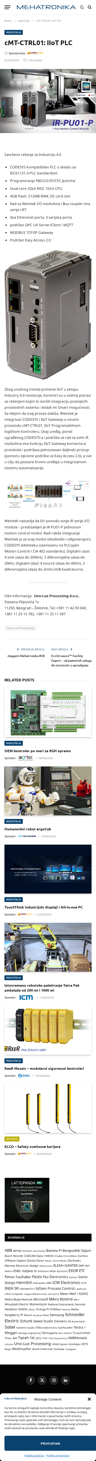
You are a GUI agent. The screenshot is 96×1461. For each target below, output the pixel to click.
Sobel (10, 1327)
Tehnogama (49, 1333)
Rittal (46, 1315)
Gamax (73, 1277)
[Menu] (7, 7)
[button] (89, 1399)
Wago (8, 1349)
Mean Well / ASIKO (74, 1293)
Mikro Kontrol (61, 1299)
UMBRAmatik (77, 1338)
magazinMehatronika (35, 1294)
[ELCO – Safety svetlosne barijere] (48, 1108)
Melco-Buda (13, 1299)
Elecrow (10, 1266)
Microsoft (40, 1299)
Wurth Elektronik (42, 1349)
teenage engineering (29, 1333)
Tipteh (23, 1337)
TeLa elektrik (65, 1333)
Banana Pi (54, 1250)
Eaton (40, 1260)
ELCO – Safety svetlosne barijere (32, 1146)
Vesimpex (75, 1344)
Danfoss (83, 1256)
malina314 (53, 1294)
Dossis (31, 1260)
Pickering (65, 1309)
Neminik (80, 1304)
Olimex (31, 1309)
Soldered (21, 1327)
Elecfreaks (74, 1260)
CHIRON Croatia (53, 1256)
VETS (84, 1344)
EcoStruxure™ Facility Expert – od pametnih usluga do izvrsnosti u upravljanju (71, 660)
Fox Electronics (55, 1276)
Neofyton (11, 1309)
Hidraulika (39, 1283)
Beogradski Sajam (77, 1250)
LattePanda (80, 1288)
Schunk (26, 1320)
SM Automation (76, 1321)
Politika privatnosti (57, 1455)
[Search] (89, 7)
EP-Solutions (41, 1271)
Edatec (48, 1260)
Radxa (75, 1309)
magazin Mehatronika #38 (26, 656)
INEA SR (12, 1288)
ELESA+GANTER (65, 1265)
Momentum (38, 1304)
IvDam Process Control (55, 1288)
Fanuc (10, 1276)
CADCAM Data (33, 1256)
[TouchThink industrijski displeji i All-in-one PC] (48, 869)
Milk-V (76, 1299)
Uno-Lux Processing (20, 628)
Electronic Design (27, 1266)
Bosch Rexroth (14, 1256)
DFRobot (10, 1260)
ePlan (53, 1271)
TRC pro (35, 1338)
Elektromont (46, 1265)
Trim (45, 1338)
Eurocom (62, 1271)
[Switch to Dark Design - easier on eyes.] (82, 7)
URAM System (60, 1344)
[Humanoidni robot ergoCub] (48, 790)
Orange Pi (42, 1309)
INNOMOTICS (27, 1288)
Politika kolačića (34, 1455)
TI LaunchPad (81, 1333)
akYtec (17, 1251)
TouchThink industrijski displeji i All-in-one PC (43, 907)
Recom (28, 1315)
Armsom (27, 1250)
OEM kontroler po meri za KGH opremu (37, 750)
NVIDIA (22, 1309)
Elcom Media (60, 1260)
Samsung (57, 1314)
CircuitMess (70, 1256)
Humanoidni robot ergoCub (27, 829)
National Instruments (61, 1304)
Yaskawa (59, 1349)
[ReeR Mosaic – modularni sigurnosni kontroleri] (48, 1030)
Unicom (9, 1344)
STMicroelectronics (46, 1327)
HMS (49, 1283)
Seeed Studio (43, 1321)
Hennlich (24, 1282)
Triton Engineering (57, 1338)
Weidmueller (21, 1349)
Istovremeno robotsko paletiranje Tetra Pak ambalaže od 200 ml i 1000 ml (41, 987)
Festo (37, 1276)
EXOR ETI (76, 1270)
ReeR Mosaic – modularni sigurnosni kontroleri (44, 1068)
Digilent (21, 1260)
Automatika (39, 1250)
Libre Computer (14, 1294)
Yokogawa (70, 1349)
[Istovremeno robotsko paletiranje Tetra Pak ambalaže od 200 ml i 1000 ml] (48, 947)
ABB (8, 1250)
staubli (30, 1327)
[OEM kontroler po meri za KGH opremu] (48, 712)
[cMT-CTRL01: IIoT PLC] (48, 101)
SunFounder (65, 1327)
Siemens (60, 1321)
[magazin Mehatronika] (46, 7)
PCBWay (55, 1309)
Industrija (13, 32)
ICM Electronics (66, 1282)
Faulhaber (23, 1277)
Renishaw (37, 1315)
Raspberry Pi (14, 1315)
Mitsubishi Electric (17, 1304)
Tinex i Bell (11, 1338)
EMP (81, 1266)
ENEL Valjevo (23, 1271)
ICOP (83, 1283)
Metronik (27, 1299)
